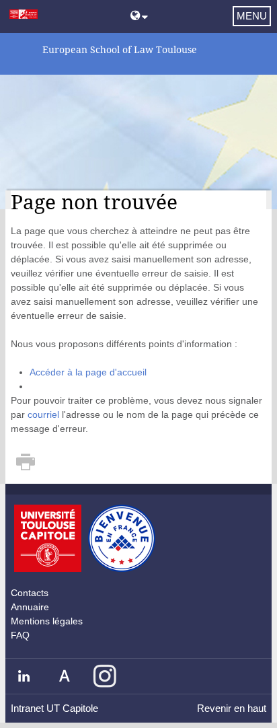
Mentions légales (47, 621)
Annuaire (30, 607)
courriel (43, 414)
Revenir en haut (231, 708)
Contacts (29, 592)
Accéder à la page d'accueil (88, 372)
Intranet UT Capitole (54, 708)
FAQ (20, 635)
